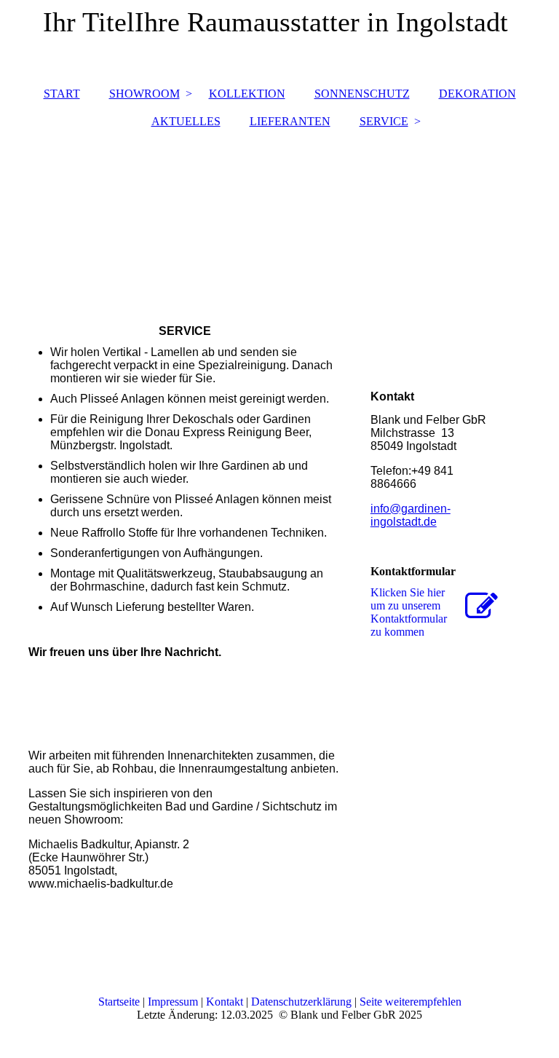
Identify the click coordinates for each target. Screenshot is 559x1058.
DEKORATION (477, 93)
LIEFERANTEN (290, 121)
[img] (279, 219)
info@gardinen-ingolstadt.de (410, 515)
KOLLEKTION (247, 93)
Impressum (173, 1001)
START (62, 93)
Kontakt (224, 1001)
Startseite (120, 1001)
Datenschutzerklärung (301, 1001)
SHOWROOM (144, 93)
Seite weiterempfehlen (410, 1001)
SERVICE (384, 121)
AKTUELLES (186, 121)
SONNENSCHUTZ (362, 93)
